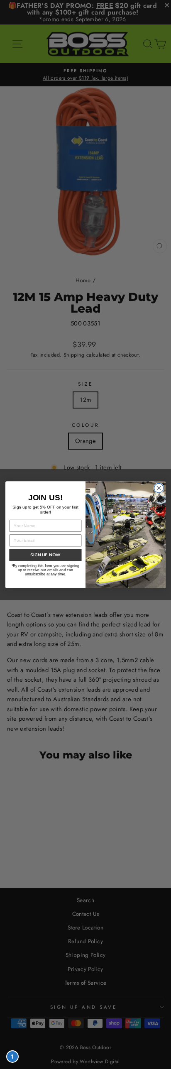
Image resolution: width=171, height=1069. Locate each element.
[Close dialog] (159, 488)
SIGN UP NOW (45, 555)
